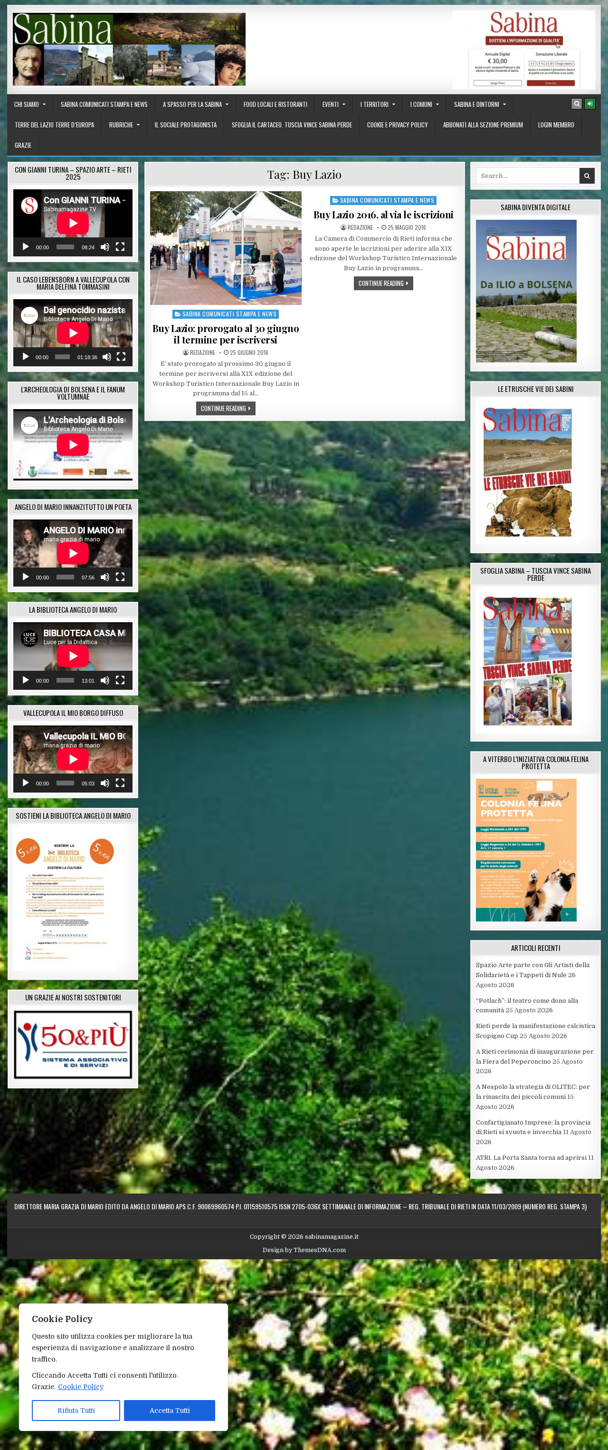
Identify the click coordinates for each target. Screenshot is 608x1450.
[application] (73, 222)
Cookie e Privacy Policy (397, 124)
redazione (202, 352)
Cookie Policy (81, 1387)
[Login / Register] (590, 103)
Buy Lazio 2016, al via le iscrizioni (384, 214)
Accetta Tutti (170, 1410)
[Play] (25, 247)
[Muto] (105, 247)
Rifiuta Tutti (76, 1410)
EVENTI (331, 104)
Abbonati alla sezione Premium (483, 124)
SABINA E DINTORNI (476, 104)
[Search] (576, 103)
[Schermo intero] (120, 247)
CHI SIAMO (26, 104)
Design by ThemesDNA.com (304, 1250)
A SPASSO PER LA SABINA (192, 104)
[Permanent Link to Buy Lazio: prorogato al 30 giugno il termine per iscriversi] (226, 248)
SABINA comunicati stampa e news (104, 104)
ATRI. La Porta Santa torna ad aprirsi (531, 1157)
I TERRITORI (375, 104)
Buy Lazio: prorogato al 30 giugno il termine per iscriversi (225, 334)
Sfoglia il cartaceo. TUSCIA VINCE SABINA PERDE (292, 124)
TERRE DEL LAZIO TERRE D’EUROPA (54, 124)
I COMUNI (421, 104)
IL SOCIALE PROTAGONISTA (186, 124)
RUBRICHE (121, 124)
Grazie (23, 145)
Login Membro (556, 124)
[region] (123, 1367)
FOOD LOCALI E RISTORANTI (275, 104)
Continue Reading (228, 408)
